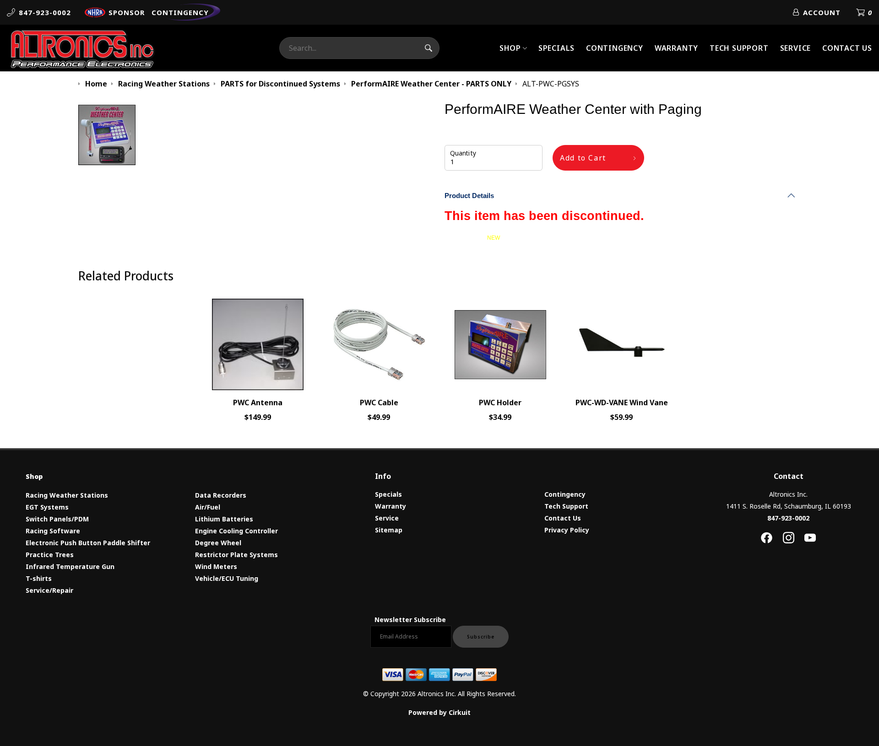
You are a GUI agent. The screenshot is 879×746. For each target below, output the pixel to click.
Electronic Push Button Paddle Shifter (88, 542)
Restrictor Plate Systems (236, 554)
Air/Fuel (207, 507)
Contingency (614, 48)
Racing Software (53, 530)
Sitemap (388, 530)
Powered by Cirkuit (439, 712)
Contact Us (847, 48)
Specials (556, 48)
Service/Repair (49, 590)
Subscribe (480, 636)
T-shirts (39, 578)
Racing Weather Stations (67, 495)
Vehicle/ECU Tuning (226, 578)
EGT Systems (47, 507)
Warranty (676, 48)
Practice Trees (50, 554)
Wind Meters (216, 566)
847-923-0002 (788, 518)
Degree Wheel (218, 542)
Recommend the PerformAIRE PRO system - (519, 238)
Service (795, 48)
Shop (510, 48)
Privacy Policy (566, 530)
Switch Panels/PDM (57, 519)
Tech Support (739, 48)
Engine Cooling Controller (236, 530)
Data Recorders (220, 495)
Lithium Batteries (224, 519)
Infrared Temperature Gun (70, 566)
